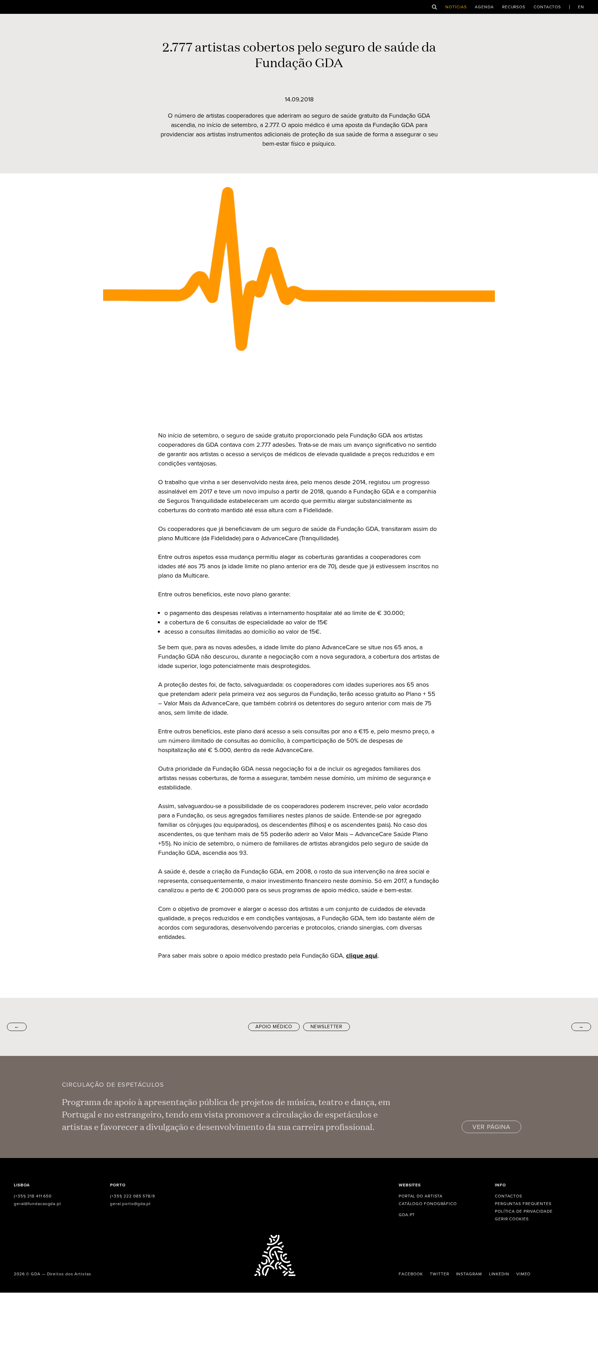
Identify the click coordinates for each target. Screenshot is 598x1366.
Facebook (411, 1274)
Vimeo (523, 1274)
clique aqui (362, 955)
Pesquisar (434, 7)
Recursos (513, 7)
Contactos (547, 7)
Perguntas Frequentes (523, 1204)
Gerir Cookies (512, 1219)
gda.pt (407, 1215)
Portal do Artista (421, 1196)
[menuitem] (581, 7)
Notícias (455, 7)
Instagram (469, 1274)
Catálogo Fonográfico (428, 1204)
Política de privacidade (524, 1211)
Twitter (439, 1274)
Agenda (484, 7)
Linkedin (499, 1274)
